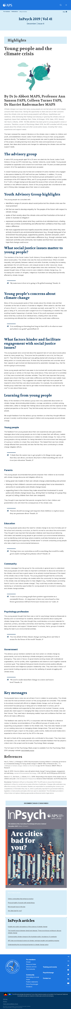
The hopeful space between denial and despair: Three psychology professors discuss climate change (34, 932)
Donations (29, 986)
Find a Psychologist (32, 984)
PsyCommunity (30, 969)
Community (30, 975)
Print (64, 12)
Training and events (50, 967)
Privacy (5, 1001)
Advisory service (31, 966)
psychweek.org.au (27, 750)
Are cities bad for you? (15, 910)
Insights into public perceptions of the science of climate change (27, 926)
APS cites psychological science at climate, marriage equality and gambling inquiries (33, 940)
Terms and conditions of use (10, 1004)
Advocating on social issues (32, 978)
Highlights (17, 40)
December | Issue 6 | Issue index (36, 803)
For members (31, 959)
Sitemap (5, 999)
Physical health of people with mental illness (21, 902)
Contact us (47, 978)
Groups (28, 962)
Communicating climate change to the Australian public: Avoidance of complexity (32, 936)
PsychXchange (48, 972)
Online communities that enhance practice (20, 899)
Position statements (32, 982)
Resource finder (31, 964)
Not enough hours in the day (16, 906)
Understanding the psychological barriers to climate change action (28, 944)
